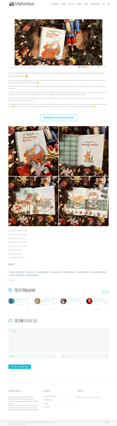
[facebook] (106, 422)
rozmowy (71, 4)
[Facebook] (79, 67)
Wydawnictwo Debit (32, 275)
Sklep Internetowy (50, 396)
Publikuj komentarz (20, 367)
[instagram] (108, 422)
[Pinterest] (86, 67)
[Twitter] (81, 67)
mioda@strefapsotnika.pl (92, 397)
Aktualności (48, 400)
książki (63, 4)
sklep (86, 4)
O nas (46, 403)
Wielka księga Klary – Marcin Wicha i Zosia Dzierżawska (75, 301)
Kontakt (46, 407)
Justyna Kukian (55, 272)
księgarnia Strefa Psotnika (99, 272)
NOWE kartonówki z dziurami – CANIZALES (22, 301)
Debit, (20, 246)
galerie (79, 4)
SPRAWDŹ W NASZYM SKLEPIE (58, 117)
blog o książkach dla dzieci (17, 272)
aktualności (55, 4)
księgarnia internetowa (83, 272)
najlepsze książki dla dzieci (17, 275)
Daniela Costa (30, 272)
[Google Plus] (84, 67)
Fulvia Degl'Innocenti (43, 272)
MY (104, 4)
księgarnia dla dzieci (68, 272)
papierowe (27, 67)
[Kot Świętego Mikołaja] (33, 151)
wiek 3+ (34, 67)
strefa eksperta (95, 4)
